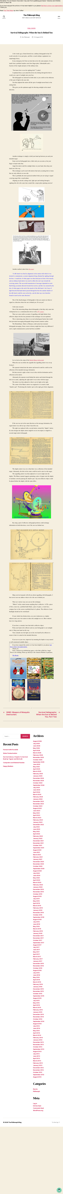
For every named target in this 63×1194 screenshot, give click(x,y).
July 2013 (36, 1054)
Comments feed (38, 1108)
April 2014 (36, 1033)
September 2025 (38, 762)
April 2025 (36, 769)
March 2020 (37, 882)
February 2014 (38, 1037)
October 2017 (37, 940)
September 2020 (38, 868)
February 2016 (38, 984)
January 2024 (37, 799)
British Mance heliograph (37, 360)
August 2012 (37, 1077)
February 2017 (38, 959)
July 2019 (36, 898)
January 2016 (37, 986)
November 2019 (38, 892)
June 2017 (36, 949)
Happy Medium (8, 766)
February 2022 (38, 836)
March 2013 (37, 1061)
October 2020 (37, 866)
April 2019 (36, 903)
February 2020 (38, 885)
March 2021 (37, 854)
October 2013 (37, 1047)
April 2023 (36, 815)
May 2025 (36, 766)
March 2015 (37, 1007)
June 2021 (36, 852)
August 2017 (37, 945)
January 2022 (37, 838)
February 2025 (38, 773)
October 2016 (37, 968)
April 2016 (36, 980)
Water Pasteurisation (10, 753)
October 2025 (37, 760)
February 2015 (38, 1010)
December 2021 (38, 841)
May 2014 (36, 1030)
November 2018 (38, 912)
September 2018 (38, 917)
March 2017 (37, 956)
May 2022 (36, 831)
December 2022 (38, 824)
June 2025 (36, 764)
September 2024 (38, 785)
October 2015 (37, 993)
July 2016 (36, 973)
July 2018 (36, 922)
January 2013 (37, 1065)
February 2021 (38, 857)
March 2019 (37, 905)
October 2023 (37, 806)
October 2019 (37, 894)
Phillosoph (31, 28)
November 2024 (38, 780)
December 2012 (38, 1068)
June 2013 (36, 1056)
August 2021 (37, 850)
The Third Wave (8, 10)
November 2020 (38, 864)
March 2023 (37, 817)
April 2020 (36, 880)
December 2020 (38, 861)
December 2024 (38, 778)
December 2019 (38, 889)
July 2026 (36, 743)
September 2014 (38, 1021)
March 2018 (37, 929)
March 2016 (37, 982)
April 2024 (36, 792)
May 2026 (36, 748)
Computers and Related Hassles (13, 762)
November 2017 (38, 938)
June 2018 (36, 924)
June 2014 (36, 1028)
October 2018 (37, 915)
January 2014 (37, 1040)
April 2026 (36, 750)
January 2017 (37, 961)
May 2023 (36, 813)
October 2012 (37, 1072)
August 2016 (37, 970)
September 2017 (38, 942)
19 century (40, 312)
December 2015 (38, 989)
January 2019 (37, 910)
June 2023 (36, 810)
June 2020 (36, 875)
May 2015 (36, 1003)
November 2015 (38, 991)
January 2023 (37, 822)
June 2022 (36, 829)
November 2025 (38, 757)
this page (31, 269)
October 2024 (37, 783)
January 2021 (37, 859)
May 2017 (36, 952)
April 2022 (36, 834)
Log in (35, 1103)
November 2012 (38, 1070)
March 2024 (37, 794)
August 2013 (37, 1051)
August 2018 (37, 919)
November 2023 (38, 804)
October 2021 (37, 845)
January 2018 (37, 933)
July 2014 (36, 1026)
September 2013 (38, 1049)
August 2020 (37, 871)
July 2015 (36, 1000)
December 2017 (38, 936)
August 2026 (37, 741)
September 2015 (38, 996)
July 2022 (36, 827)
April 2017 (36, 954)
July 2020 (36, 873)
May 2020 (36, 878)
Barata (35, 1089)
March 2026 (37, 753)
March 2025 (37, 771)
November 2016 (38, 966)
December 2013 (38, 1042)
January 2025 (37, 776)
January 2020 (37, 887)
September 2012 (38, 1074)
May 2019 (36, 901)
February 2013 (38, 1063)
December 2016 (38, 963)
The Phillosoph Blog (31, 15)
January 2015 (37, 1012)
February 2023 (38, 820)
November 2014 (38, 1017)
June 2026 (36, 746)
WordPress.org (38, 1110)
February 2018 (38, 931)
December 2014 (38, 1014)
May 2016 (36, 977)
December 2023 (38, 801)
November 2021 (38, 843)
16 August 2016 (38, 37)
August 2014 (37, 1024)
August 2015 (37, 998)
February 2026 (38, 755)
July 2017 (36, 947)
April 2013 (36, 1058)
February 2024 (38, 797)
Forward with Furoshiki (10, 749)
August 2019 (37, 896)
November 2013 (38, 1044)
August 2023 (37, 808)
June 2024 (36, 790)
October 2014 (37, 1019)
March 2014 (37, 1035)
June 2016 (36, 975)
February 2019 (38, 908)
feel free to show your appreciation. (52, 5)
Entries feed (37, 1106)
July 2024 (36, 787)
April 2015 (36, 1005)
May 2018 (36, 926)
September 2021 (38, 848)
